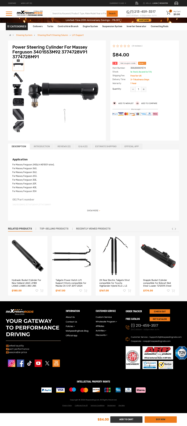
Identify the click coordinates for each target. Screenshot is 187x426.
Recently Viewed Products (93, 228)
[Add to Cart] (42, 290)
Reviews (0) (64, 146)
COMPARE (12, 3)
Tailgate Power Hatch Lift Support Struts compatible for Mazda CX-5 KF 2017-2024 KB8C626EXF (71, 284)
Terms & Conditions (97, 405)
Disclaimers (111, 405)
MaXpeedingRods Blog (77, 330)
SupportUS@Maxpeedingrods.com (165, 337)
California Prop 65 (81, 405)
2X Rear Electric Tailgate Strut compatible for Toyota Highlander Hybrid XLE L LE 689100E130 (114, 284)
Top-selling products (54, 228)
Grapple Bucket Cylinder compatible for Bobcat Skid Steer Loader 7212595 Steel (157, 283)
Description (19, 146)
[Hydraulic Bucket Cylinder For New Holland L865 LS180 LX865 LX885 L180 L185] (27, 256)
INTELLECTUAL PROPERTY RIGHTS (93, 381)
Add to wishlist (126, 103)
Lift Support (78, 35)
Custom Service (104, 317)
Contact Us (71, 321)
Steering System (24, 35)
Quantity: (116, 89)
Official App (131, 146)
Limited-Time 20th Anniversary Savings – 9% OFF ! (93, 20)
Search (112, 13)
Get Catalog (160, 319)
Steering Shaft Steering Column (53, 35)
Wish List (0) (26, 3)
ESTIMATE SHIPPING (106, 146)
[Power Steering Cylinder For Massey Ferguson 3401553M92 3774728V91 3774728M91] (18, 65)
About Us (70, 317)
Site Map (121, 405)
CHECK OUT (160, 311)
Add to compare (149, 103)
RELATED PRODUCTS (20, 228)
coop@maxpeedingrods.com (156, 341)
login (155, 3)
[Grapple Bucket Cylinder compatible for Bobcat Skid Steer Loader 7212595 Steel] (159, 256)
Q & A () (83, 146)
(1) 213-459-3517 (143, 12)
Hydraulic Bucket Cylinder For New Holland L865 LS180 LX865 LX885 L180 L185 (26, 283)
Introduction (42, 146)
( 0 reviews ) (137, 46)
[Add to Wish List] (37, 291)
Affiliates (100, 326)
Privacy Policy (67, 405)
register (164, 3)
